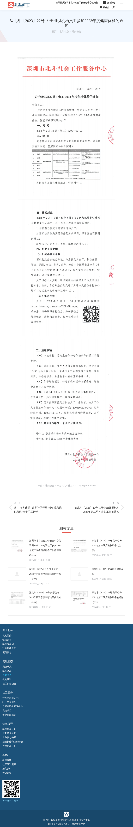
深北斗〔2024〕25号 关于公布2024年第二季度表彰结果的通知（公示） (107, 597)
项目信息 (111, 2)
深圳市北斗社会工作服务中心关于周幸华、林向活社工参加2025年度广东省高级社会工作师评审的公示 (45, 547)
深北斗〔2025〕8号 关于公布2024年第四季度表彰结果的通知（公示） (45, 574)
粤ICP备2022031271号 (58, 824)
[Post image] (17, 545)
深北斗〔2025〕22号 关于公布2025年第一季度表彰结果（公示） (107, 545)
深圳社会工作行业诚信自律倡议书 (107, 571)
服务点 (106, 7)
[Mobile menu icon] (121, 5)
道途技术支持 (78, 824)
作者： (65, 485)
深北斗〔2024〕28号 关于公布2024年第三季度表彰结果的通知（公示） (45, 597)
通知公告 (49, 485)
